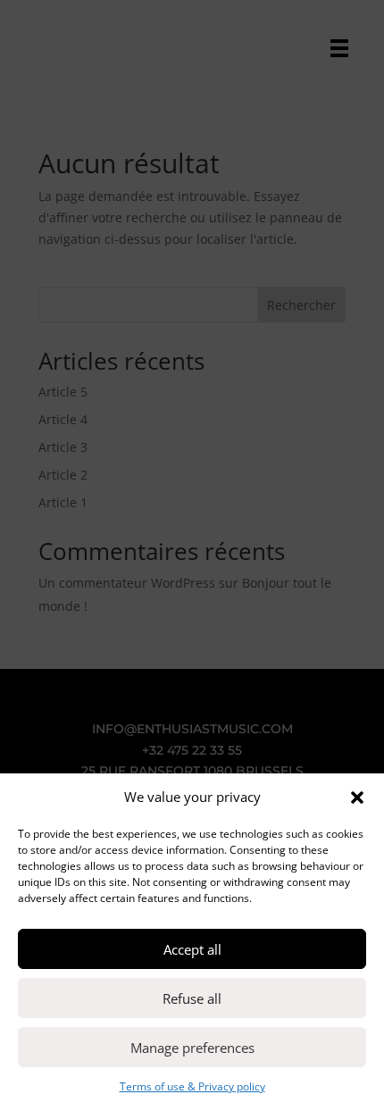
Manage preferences (192, 1048)
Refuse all (192, 998)
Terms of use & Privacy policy (192, 1086)
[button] (357, 797)
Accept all (192, 949)
